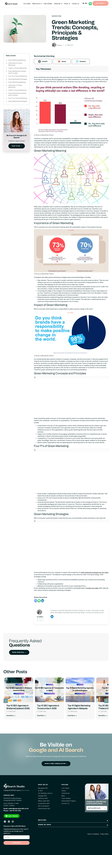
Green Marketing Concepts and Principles (17, 72)
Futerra (60, 79)
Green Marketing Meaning (17, 60)
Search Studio (25, 790)
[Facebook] (35, 600)
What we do (36, 3)
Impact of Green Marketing (17, 68)
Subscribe (17, 843)
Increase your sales (92, 588)
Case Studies (48, 3)
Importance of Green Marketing (15, 64)
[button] (106, 701)
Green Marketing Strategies (17, 79)
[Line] (39, 600)
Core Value (27, 3)
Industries (57, 3)
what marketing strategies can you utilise (94, 572)
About (66, 3)
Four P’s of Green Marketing (17, 76)
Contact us (75, 3)
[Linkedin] (42, 600)
